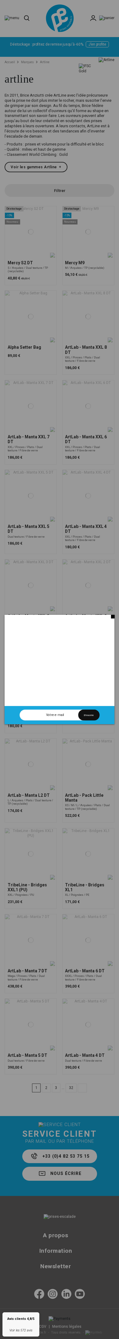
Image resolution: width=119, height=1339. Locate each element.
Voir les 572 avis (20, 1330)
